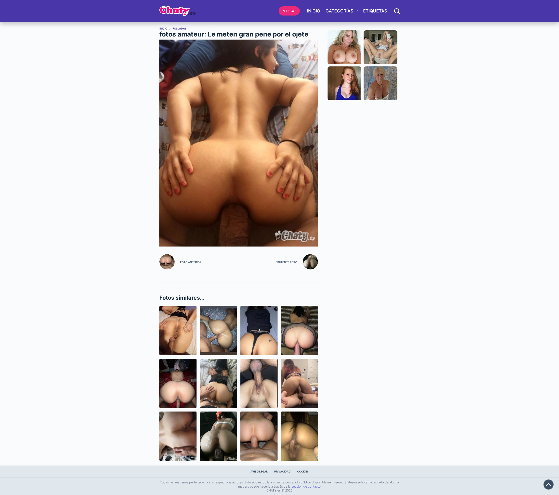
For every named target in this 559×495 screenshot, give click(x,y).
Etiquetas (375, 11)
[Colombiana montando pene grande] (299, 436)
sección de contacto (306, 486)
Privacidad (282, 471)
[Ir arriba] (548, 484)
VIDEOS (289, 11)
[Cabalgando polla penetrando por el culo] (259, 436)
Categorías (339, 11)
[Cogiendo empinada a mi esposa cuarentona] (178, 383)
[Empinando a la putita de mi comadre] (218, 383)
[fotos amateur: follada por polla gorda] (218, 436)
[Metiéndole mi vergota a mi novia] (259, 383)
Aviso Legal (259, 471)
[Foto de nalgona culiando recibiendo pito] (259, 330)
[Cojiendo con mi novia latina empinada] (218, 330)
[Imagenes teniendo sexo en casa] (299, 383)
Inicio (313, 11)
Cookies (303, 471)
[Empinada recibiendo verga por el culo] (299, 330)
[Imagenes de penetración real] (178, 436)
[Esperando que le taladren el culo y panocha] (178, 330)
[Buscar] (397, 11)
